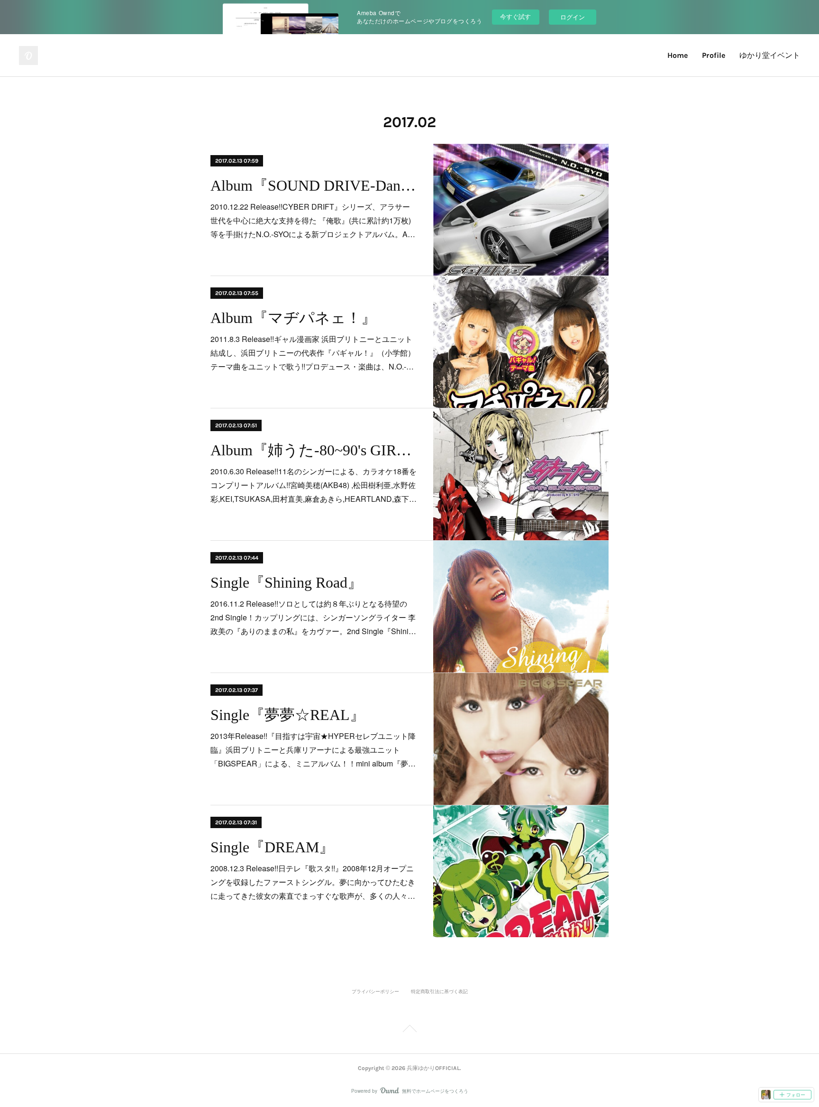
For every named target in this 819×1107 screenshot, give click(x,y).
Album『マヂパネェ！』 (293, 317)
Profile (713, 55)
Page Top (409, 1030)
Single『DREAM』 (272, 847)
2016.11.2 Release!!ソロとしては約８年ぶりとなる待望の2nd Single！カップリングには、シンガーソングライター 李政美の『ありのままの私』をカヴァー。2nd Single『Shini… (313, 617)
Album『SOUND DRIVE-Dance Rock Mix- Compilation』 (313, 185)
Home (677, 55)
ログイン (572, 16)
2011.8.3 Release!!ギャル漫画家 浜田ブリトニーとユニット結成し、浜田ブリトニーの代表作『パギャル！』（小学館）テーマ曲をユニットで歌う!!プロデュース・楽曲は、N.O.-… (312, 352)
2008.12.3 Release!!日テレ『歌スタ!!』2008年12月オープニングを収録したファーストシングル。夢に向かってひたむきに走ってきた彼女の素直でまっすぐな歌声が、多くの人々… (312, 882)
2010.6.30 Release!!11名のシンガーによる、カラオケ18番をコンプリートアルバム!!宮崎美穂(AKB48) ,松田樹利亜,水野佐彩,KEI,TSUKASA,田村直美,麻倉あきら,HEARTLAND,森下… (313, 485)
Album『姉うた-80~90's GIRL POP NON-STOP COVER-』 (313, 450)
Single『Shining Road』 (286, 582)
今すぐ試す (515, 16)
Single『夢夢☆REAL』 (287, 714)
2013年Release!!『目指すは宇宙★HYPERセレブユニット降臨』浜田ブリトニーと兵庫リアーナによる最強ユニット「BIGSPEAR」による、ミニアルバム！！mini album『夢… (313, 749)
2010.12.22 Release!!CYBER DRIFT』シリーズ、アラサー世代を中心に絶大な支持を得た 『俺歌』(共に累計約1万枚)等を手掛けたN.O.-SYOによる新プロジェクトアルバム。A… (312, 220)
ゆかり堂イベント (769, 55)
